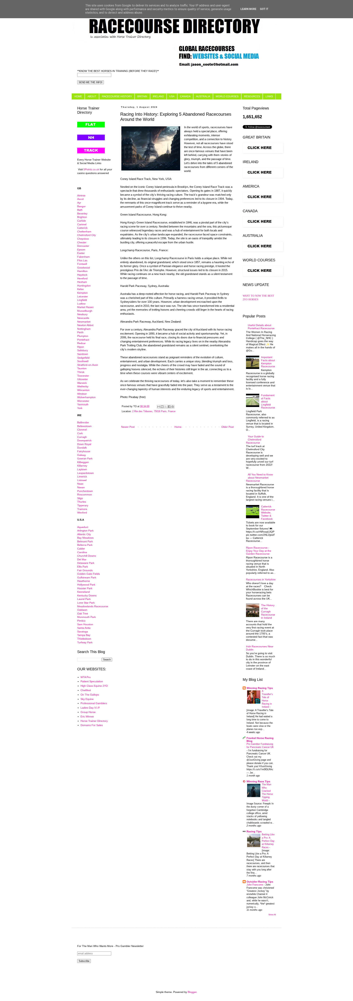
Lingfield (82, 299)
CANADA (185, 96)
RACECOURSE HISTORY (117, 96)
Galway (81, 455)
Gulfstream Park (86, 577)
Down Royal (84, 444)
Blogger (192, 992)
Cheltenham (84, 231)
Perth (80, 332)
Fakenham (83, 256)
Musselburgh (84, 310)
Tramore (82, 509)
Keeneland (83, 591)
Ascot (80, 199)
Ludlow (81, 303)
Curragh (82, 436)
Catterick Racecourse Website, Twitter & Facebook (268, 512)
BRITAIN (142, 96)
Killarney (82, 465)
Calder (81, 548)
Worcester (83, 400)
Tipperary (82, 505)
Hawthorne (83, 580)
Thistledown (84, 638)
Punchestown (85, 491)
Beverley (82, 213)
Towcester (83, 375)
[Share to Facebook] (169, 406)
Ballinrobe (83, 422)
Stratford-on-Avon (87, 364)
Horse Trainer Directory (94, 720)
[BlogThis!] (162, 406)
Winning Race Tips (258, 781)
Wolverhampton (86, 397)
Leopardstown (85, 473)
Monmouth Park (86, 617)
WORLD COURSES (227, 96)
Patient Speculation (92, 681)
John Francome (255, 884)
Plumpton (82, 336)
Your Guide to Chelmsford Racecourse (255, 439)
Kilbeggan (83, 462)
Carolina (82, 552)
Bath (80, 209)
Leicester (82, 296)
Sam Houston (85, 624)
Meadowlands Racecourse (92, 606)
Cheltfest (86, 690)
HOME (78, 96)
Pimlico (81, 620)
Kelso (80, 289)
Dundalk (82, 447)
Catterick (82, 227)
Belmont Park (85, 541)
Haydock (82, 274)
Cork (80, 433)
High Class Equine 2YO (94, 685)
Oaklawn (82, 609)
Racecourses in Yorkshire (261, 579)
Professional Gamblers (94, 703)
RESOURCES (252, 96)
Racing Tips (254, 831)
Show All (272, 914)
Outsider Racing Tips (260, 881)
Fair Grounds (85, 570)
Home (177, 426)
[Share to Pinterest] (172, 406)
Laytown (82, 469)
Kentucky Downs (87, 595)
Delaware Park (85, 562)
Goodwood (83, 267)
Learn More (248, 9)
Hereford (82, 278)
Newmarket (83, 321)
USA (171, 96)
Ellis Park (82, 566)
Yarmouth (82, 404)
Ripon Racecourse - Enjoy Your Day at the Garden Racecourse (258, 550)
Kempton (82, 292)
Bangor (81, 206)
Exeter (81, 253)
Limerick (82, 476)
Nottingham (84, 328)
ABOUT (92, 96)
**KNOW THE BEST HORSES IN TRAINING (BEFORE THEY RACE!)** (118, 71)
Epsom (81, 249)
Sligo (80, 498)
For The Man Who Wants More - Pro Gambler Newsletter (110, 946)
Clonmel (82, 429)
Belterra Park (84, 544)
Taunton (82, 368)
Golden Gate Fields (88, 573)
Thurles (81, 501)
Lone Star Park (86, 602)
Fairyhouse (83, 451)
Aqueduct (82, 527)
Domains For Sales (92, 725)
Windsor (82, 393)
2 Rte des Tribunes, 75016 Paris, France (153, 411)
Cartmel (81, 224)
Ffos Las (82, 260)
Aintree (81, 195)
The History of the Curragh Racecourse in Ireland (268, 611)
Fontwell (82, 263)
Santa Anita (83, 627)
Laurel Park (84, 599)
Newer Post (128, 426)
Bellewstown (84, 426)
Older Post (227, 426)
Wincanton (83, 390)
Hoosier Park (84, 588)
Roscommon (84, 494)
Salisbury (82, 350)
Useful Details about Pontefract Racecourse (261, 327)
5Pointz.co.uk (91, 169)
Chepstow (83, 238)
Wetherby (82, 386)
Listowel (82, 480)
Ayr (79, 202)
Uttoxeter (82, 379)
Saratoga (82, 631)
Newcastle (83, 318)
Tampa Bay (83, 635)
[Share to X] (165, 406)
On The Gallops (90, 694)
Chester (81, 242)
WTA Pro (86, 677)
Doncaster (83, 245)
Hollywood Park (86, 584)
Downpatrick (84, 440)
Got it (264, 9)
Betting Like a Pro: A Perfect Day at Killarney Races (268, 841)
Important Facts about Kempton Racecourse (268, 362)
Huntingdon (84, 285)
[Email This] (159, 406)
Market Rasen (85, 307)
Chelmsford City (86, 235)
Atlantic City (84, 534)
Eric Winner (87, 716)
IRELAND (158, 96)
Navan (81, 487)
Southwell (82, 361)
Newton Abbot (85, 325)
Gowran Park (84, 458)
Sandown (82, 354)
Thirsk (80, 372)
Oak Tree (82, 613)
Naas (80, 483)
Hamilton (82, 271)
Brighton (82, 217)
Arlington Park (85, 530)
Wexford (82, 512)
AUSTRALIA (203, 96)
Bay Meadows (85, 537)
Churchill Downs (86, 555)
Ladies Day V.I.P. (90, 707)
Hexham (82, 281)
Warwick (82, 382)
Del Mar (81, 559)
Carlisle (81, 220)
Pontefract (83, 339)
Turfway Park (84, 642)
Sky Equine (87, 699)
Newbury (82, 314)
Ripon (80, 346)
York (79, 408)
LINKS (269, 96)
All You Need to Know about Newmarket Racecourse (259, 477)
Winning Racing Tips (260, 688)
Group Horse (88, 712)
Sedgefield (83, 357)
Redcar (81, 343)
